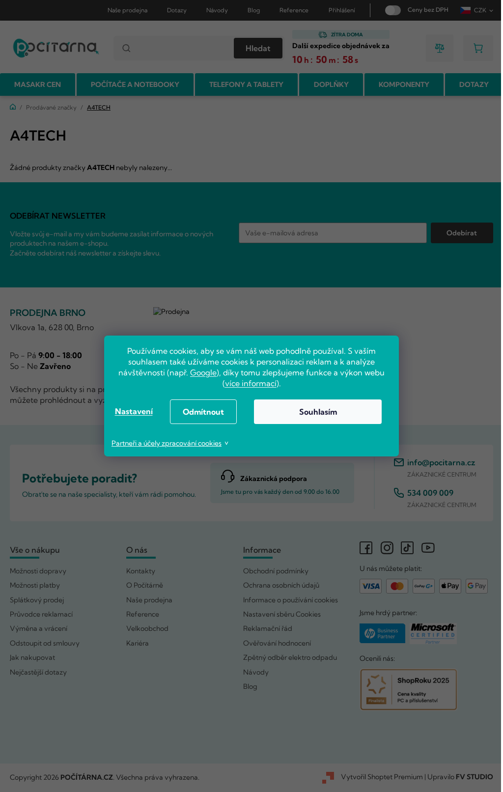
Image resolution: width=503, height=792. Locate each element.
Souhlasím (314, 412)
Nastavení (130, 411)
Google (200, 372)
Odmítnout (200, 412)
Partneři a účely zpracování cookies (163, 443)
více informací (247, 383)
